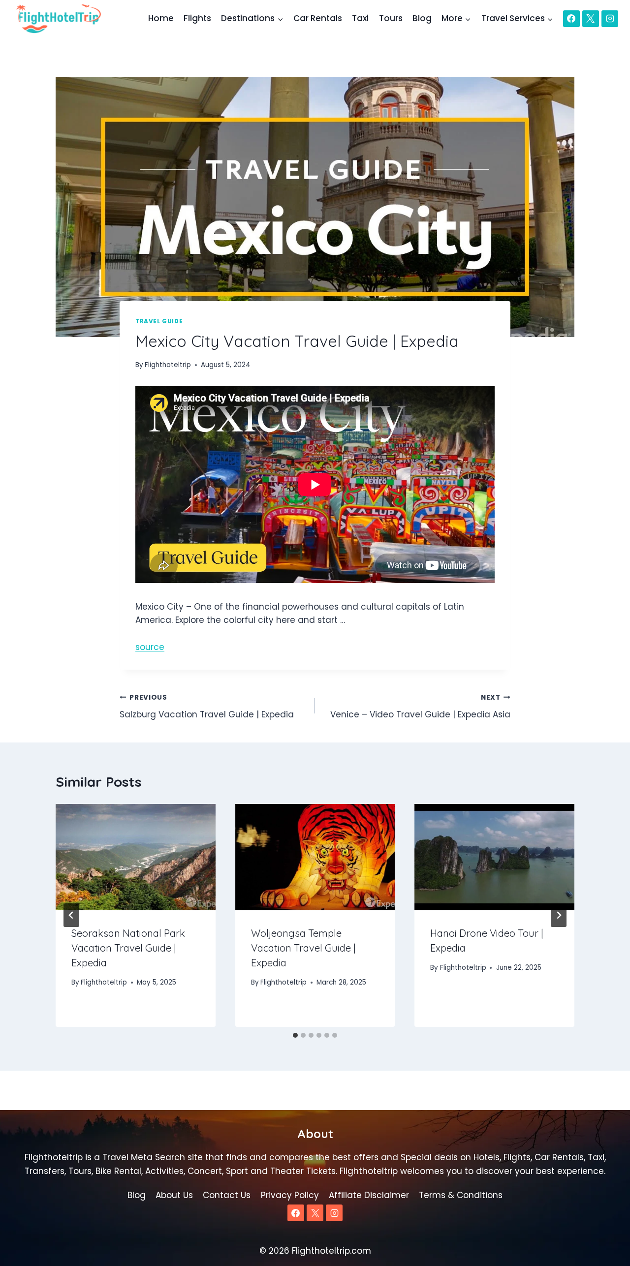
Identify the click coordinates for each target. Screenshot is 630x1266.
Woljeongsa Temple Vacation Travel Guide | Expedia (303, 948)
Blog (422, 18)
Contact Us (227, 1195)
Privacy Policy (290, 1195)
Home (161, 18)
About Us (174, 1195)
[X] (590, 18)
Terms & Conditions (461, 1195)
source (149, 647)
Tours (391, 18)
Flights (197, 18)
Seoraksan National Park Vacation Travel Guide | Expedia (128, 948)
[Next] (559, 915)
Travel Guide (159, 321)
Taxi (360, 18)
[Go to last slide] (71, 915)
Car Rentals (317, 18)
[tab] (295, 1035)
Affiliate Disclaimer (369, 1195)
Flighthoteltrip (168, 365)
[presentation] (136, 857)
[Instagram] (609, 18)
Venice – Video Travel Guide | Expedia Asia (420, 706)
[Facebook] (571, 18)
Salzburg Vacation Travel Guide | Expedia (207, 706)
